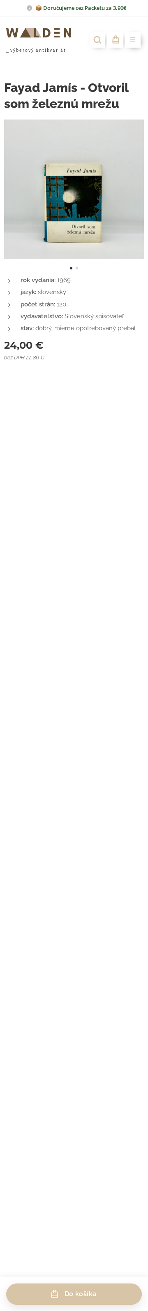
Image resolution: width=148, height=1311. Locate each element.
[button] (97, 40)
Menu (133, 40)
